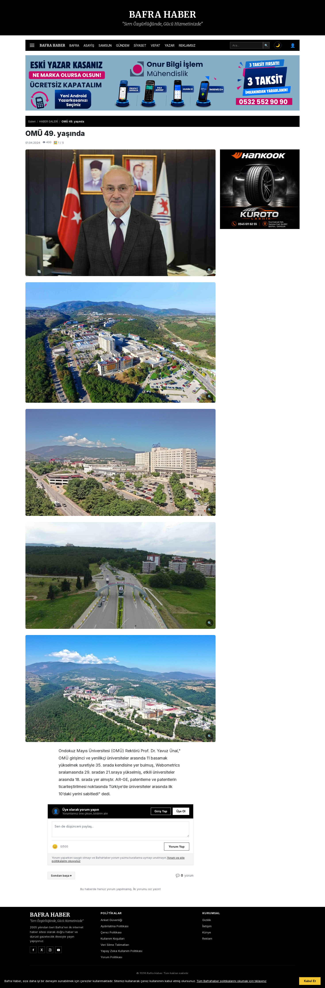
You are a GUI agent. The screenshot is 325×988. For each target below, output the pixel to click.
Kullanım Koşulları (112, 938)
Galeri (32, 121)
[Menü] (32, 45)
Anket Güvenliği (111, 920)
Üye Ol (180, 811)
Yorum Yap (177, 846)
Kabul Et (310, 981)
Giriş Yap (161, 811)
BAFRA (74, 45)
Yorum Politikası (111, 957)
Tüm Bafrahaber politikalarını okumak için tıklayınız (231, 981)
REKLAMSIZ (187, 45)
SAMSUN (105, 45)
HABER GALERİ (48, 121)
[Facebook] (33, 949)
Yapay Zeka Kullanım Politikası (121, 951)
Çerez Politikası (111, 932)
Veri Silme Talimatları (115, 944)
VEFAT (155, 45)
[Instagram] (50, 949)
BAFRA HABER (162, 14)
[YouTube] (58, 949)
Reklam (207, 938)
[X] (41, 949)
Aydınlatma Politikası (114, 926)
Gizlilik (206, 920)
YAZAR (169, 45)
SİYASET (140, 45)
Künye (206, 932)
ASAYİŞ (89, 45)
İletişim (207, 926)
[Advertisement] (260, 261)
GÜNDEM (122, 45)
